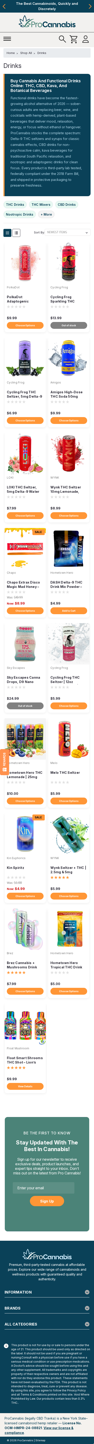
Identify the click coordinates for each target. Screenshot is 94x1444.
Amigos (55, 382)
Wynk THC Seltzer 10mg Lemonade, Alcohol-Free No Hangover (65, 489)
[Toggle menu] (8, 38)
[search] (62, 39)
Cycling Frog (59, 287)
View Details (25, 1086)
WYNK (54, 477)
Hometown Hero (61, 572)
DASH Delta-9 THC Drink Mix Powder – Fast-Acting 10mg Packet (66, 584)
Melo (53, 763)
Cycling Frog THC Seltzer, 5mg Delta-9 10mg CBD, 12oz (24, 394)
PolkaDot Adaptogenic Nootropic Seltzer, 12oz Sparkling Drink (24, 299)
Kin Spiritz (15, 868)
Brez (10, 953)
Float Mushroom (18, 1048)
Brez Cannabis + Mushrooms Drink (22, 965)
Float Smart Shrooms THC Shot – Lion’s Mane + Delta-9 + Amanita (25, 1060)
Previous (4, 6)
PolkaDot (13, 287)
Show (4, 762)
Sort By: (39, 232)
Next (90, 6)
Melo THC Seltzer (65, 772)
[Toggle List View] (16, 233)
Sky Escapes (16, 668)
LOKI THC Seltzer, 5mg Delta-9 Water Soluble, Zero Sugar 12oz (23, 489)
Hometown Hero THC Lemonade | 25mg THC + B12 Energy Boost (24, 775)
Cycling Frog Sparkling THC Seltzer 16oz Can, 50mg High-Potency (67, 299)
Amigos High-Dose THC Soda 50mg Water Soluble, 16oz (67, 394)
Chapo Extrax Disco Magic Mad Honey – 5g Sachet (23, 584)
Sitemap (40, 1440)
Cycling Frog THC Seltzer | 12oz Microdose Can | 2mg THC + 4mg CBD (68, 679)
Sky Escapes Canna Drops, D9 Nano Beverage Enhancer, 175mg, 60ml (24, 679)
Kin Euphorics (16, 858)
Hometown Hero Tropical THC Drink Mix (66, 965)
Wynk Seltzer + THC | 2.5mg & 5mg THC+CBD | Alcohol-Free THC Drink (68, 870)
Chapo (11, 572)
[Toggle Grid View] (7, 233)
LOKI (10, 477)
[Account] (86, 39)
